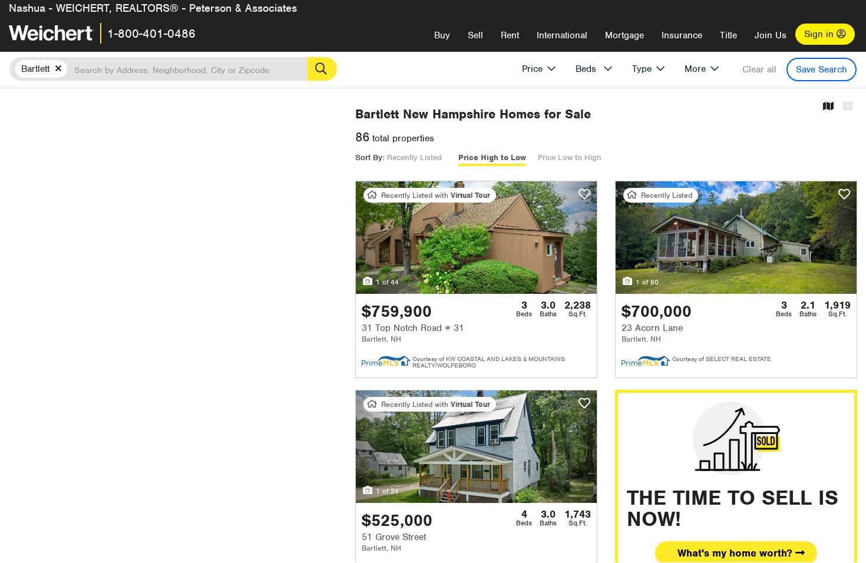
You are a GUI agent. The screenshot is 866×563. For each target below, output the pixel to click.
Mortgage (624, 35)
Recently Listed (414, 158)
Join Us (770, 35)
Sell (475, 35)
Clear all (759, 69)
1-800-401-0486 (151, 33)
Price (532, 69)
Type (642, 69)
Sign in (820, 34)
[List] (847, 106)
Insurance (682, 35)
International (562, 35)
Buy (442, 35)
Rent (510, 35)
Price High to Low (492, 158)
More (695, 69)
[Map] (828, 106)
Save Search (821, 69)
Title (728, 35)
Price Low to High (569, 158)
